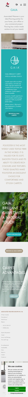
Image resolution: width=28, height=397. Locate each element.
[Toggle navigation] (24, 4)
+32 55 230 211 (7, 325)
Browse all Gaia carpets (14, 114)
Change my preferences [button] (16, 393)
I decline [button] (17, 390)
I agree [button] (17, 388)
